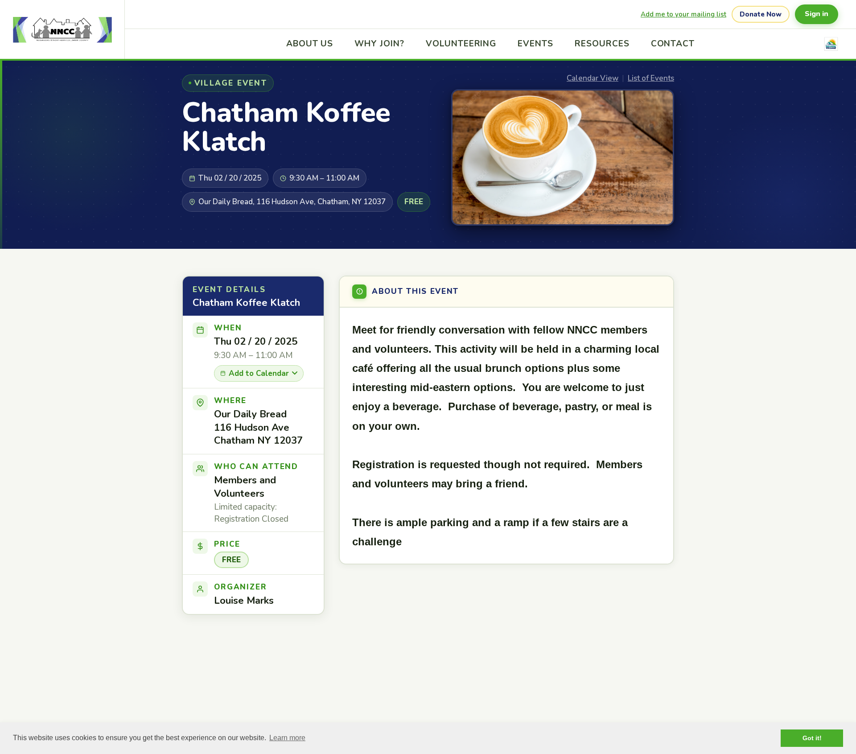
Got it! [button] (812, 738)
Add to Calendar (259, 373)
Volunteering (461, 43)
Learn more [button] (287, 738)
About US (309, 43)
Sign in (816, 14)
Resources (602, 43)
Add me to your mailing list (683, 14)
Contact (673, 43)
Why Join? (379, 43)
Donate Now (761, 14)
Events (535, 43)
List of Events (651, 78)
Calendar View (592, 78)
